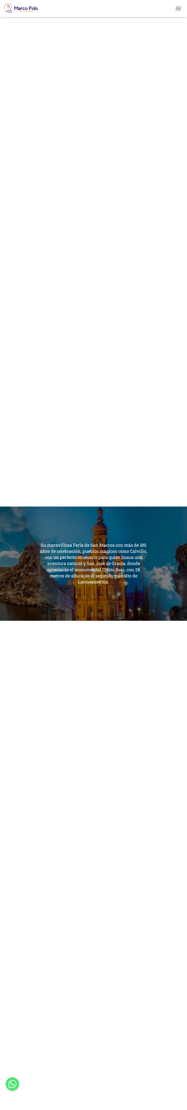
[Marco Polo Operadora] (23, 8)
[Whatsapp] (12, 1084)
